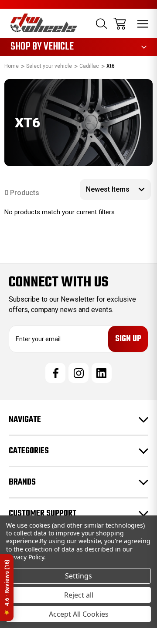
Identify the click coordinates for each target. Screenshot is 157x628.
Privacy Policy (25, 557)
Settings (78, 576)
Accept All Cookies (79, 614)
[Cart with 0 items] (119, 24)
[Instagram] (78, 373)
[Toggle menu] (143, 24)
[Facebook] (55, 373)
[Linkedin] (102, 373)
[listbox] (115, 189)
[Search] (101, 23)
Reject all (78, 595)
